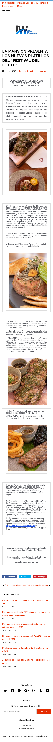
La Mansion (42, 71)
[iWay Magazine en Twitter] (5, 691)
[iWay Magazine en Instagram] (33, 691)
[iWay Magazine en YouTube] (47, 691)
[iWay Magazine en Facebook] (12, 691)
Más (7, 11)
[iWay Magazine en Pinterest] (19, 691)
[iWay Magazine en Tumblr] (40, 691)
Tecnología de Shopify (42, 736)
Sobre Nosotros (26, 725)
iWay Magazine (28, 736)
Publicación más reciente (37, 585)
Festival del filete (26, 71)
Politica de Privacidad (26, 728)
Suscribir (43, 711)
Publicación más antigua (15, 585)
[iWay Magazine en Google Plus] (26, 691)
